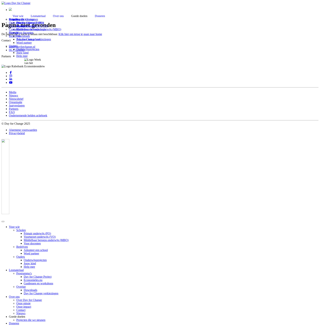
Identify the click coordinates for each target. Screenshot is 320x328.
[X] (11, 79)
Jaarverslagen (17, 105)
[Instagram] (11, 75)
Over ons (58, 16)
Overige (21, 286)
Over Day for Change (29, 300)
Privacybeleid (17, 133)
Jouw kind (22, 52)
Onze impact (16, 26)
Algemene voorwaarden (23, 129)
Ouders (13, 46)
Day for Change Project (37, 276)
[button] (10, 9)
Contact (13, 29)
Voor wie (18, 16)
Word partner (24, 42)
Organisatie (15, 102)
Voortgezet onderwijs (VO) (40, 236)
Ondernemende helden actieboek (28, 115)
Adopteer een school (36, 250)
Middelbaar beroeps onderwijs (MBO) (46, 240)
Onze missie (16, 22)
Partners (13, 108)
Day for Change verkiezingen (33, 39)
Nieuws (13, 32)
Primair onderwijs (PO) (37, 233)
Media (12, 92)
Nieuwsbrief (16, 98)
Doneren (100, 16)
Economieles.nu (33, 280)
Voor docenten (32, 243)
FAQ (12, 112)
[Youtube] (11, 82)
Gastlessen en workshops (38, 283)
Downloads (23, 36)
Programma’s (24, 273)
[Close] (2, 221)
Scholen (21, 230)
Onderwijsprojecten (27, 49)
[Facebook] (11, 72)
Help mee (22, 56)
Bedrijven (22, 246)
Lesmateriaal (38, 16)
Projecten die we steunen (23, 19)
